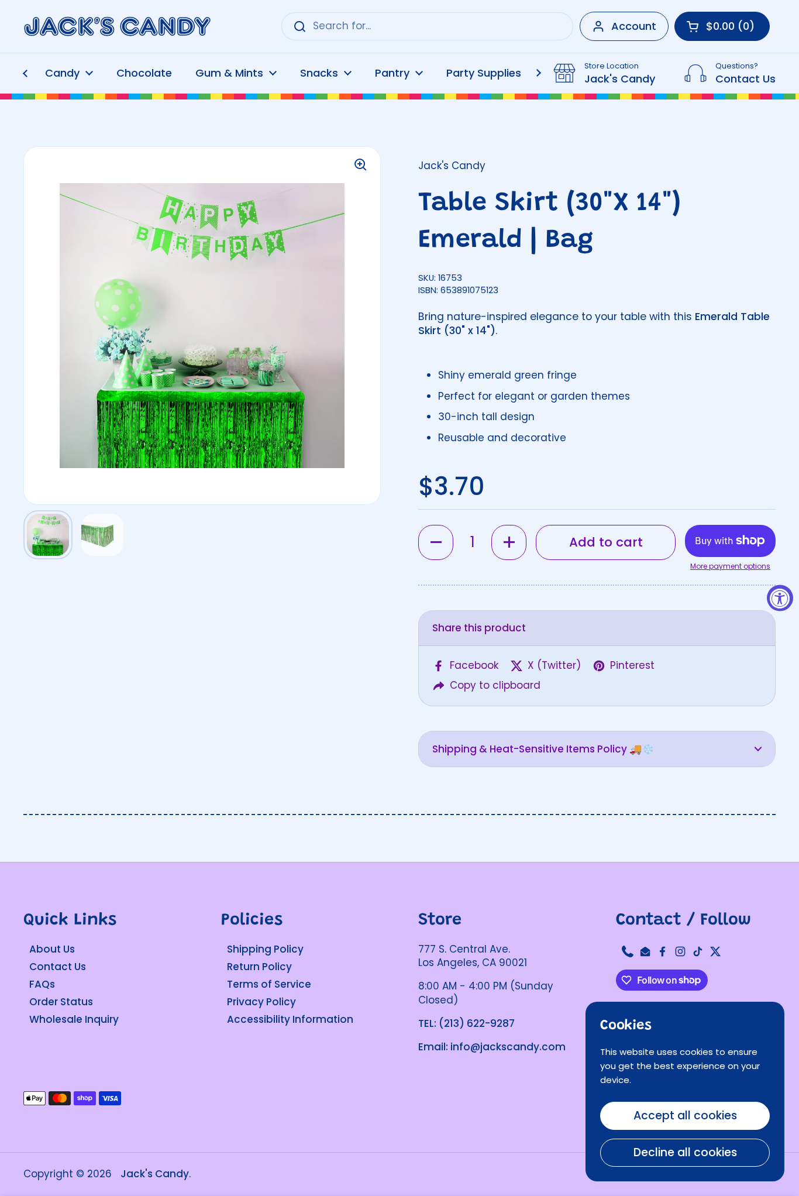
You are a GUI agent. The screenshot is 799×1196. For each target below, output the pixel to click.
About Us (52, 949)
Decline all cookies (685, 1152)
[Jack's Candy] (117, 26)
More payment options (730, 566)
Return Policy (259, 967)
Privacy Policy (261, 1002)
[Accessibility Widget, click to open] (780, 598)
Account (633, 26)
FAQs (42, 984)
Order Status (61, 1002)
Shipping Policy (265, 949)
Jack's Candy (154, 1174)
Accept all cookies (685, 1115)
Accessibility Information (290, 1019)
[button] (435, 542)
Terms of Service (269, 984)
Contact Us (57, 967)
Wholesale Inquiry (74, 1019)
